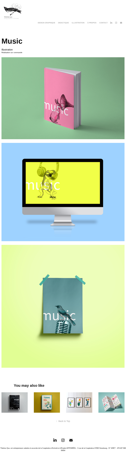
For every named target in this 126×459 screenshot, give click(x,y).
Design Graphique (46, 23)
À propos (91, 23)
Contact (103, 23)
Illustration (78, 23)
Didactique (63, 23)
